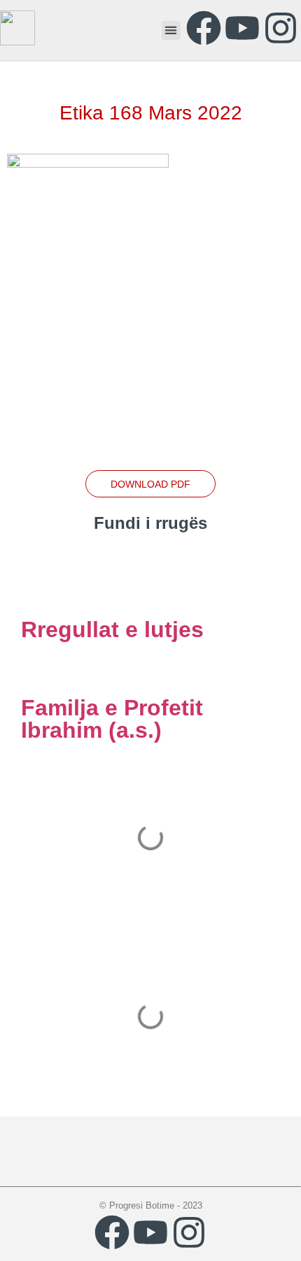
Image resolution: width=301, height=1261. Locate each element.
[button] (171, 30)
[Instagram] (280, 27)
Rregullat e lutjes (112, 629)
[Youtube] (242, 27)
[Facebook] (203, 27)
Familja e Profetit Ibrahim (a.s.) (112, 719)
